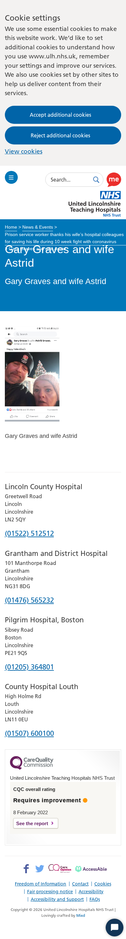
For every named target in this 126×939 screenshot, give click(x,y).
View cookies (23, 151)
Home (11, 227)
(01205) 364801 (29, 667)
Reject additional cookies (60, 135)
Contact (80, 884)
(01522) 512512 (29, 534)
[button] (114, 179)
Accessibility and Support (57, 899)
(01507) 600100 (29, 734)
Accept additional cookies (60, 115)
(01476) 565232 (29, 601)
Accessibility (91, 891)
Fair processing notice (50, 891)
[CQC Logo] (31, 768)
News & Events (37, 227)
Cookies (102, 884)
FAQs (94, 899)
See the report (32, 823)
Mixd (80, 915)
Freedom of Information (40, 884)
